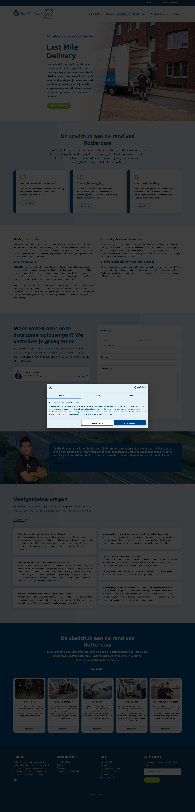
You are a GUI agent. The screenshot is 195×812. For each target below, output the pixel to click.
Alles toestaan (129, 423)
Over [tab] (131, 395)
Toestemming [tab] (63, 395)
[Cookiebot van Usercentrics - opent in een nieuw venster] (136, 388)
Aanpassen (96, 423)
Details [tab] (97, 395)
